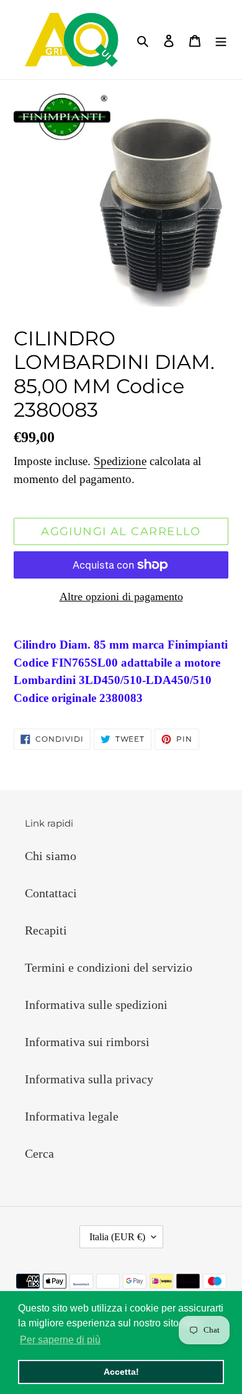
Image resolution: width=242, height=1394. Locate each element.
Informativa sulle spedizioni (96, 1004)
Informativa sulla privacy (89, 1079)
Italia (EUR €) (117, 1237)
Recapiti (46, 930)
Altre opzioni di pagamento (121, 596)
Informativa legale (72, 1116)
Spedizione (120, 461)
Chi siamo (50, 856)
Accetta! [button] (121, 1372)
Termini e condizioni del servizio (108, 967)
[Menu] (221, 39)
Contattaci (51, 893)
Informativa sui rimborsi (87, 1042)
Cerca (39, 1153)
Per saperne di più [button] (60, 1339)
